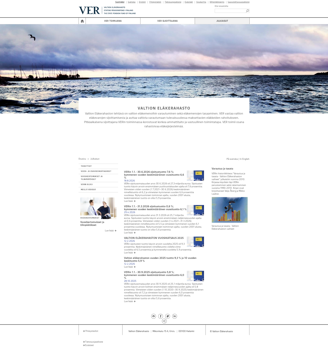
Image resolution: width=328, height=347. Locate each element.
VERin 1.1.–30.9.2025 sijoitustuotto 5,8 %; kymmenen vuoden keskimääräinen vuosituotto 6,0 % (154, 275)
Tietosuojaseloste (173, 2)
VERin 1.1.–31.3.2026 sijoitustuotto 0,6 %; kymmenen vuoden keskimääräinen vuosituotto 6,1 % (155, 208)
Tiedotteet (86, 166)
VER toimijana (113, 21)
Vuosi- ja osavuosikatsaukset (96, 171)
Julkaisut (222, 21)
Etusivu (82, 159)
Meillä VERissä (88, 190)
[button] (247, 11)
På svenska (232, 159)
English (142, 2)
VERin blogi (87, 184)
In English (244, 159)
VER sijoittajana (167, 21)
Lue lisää (109, 230)
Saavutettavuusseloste (238, 2)
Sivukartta (201, 2)
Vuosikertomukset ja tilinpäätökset (92, 177)
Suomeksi (119, 2)
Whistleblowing (217, 2)
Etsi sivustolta (221, 6)
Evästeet (189, 2)
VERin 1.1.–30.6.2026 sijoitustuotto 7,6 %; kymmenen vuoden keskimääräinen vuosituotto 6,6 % (154, 175)
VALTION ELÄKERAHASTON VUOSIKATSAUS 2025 (154, 238)
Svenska (131, 2)
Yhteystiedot (155, 2)
